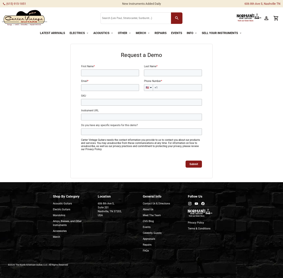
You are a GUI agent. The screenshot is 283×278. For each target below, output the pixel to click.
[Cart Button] (276, 18)
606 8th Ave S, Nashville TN (262, 3)
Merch (56, 236)
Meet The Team (152, 215)
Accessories (60, 231)
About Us (148, 209)
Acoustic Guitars (62, 203)
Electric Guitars (61, 209)
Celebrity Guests (152, 233)
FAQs (146, 250)
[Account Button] (266, 18)
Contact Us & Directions (156, 203)
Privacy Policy (196, 222)
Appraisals (149, 238)
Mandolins (59, 215)
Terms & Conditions (199, 228)
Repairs (147, 244)
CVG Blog (148, 221)
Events (147, 227)
